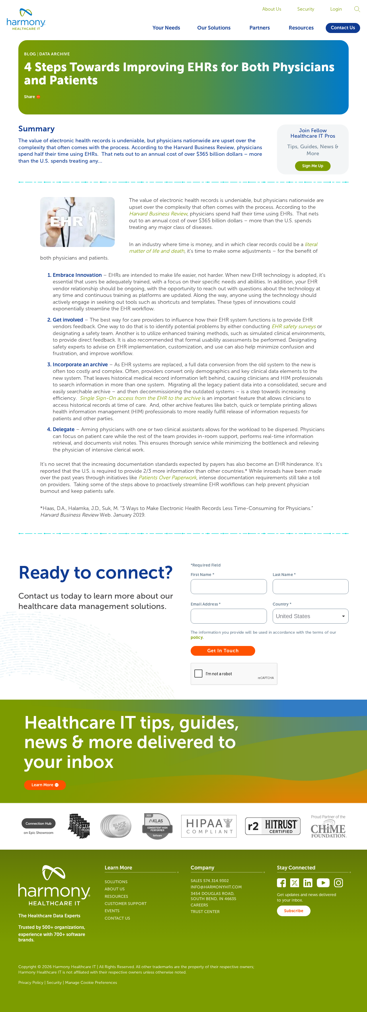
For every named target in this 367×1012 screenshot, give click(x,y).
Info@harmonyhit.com (216, 887)
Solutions (116, 881)
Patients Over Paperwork (167, 477)
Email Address (205, 604)
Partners (259, 28)
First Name (202, 574)
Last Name (284, 574)
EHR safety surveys (294, 326)
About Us (271, 9)
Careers (199, 905)
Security (305, 9)
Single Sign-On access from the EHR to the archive (140, 398)
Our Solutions (214, 28)
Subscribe (293, 910)
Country (282, 604)
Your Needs (166, 28)
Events (112, 910)
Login (336, 9)
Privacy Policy (30, 982)
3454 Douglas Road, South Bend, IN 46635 (213, 896)
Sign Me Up (312, 166)
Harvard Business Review (158, 214)
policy (197, 637)
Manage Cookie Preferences (91, 982)
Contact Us (343, 27)
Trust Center (205, 911)
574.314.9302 (216, 880)
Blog (30, 54)
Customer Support (126, 903)
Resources (301, 28)
